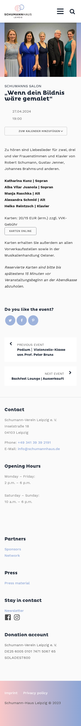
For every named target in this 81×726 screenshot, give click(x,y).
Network (12, 555)
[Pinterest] (33, 320)
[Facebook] (22, 320)
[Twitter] (10, 320)
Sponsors (12, 549)
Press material (17, 583)
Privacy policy (35, 693)
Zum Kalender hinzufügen (39, 131)
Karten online (20, 231)
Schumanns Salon (22, 86)
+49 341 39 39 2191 (34, 442)
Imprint (11, 693)
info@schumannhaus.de (39, 449)
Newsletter (14, 610)
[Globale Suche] (72, 11)
